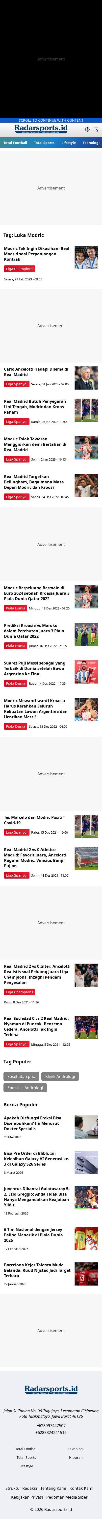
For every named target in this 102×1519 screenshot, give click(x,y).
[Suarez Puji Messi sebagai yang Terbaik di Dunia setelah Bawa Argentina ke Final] (86, 672)
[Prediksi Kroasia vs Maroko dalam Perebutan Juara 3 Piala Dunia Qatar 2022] (86, 634)
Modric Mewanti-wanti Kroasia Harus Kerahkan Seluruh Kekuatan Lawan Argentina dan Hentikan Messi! (36, 709)
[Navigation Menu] (96, 130)
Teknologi (91, 142)
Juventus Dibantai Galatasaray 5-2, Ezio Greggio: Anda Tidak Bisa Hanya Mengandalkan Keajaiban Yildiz (37, 1197)
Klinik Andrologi (60, 1076)
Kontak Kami (81, 1488)
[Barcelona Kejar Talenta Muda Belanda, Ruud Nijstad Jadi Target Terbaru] (86, 1274)
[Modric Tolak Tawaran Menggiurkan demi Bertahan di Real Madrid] (86, 448)
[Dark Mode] (87, 130)
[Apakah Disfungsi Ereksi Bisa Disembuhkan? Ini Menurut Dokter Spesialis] (86, 1127)
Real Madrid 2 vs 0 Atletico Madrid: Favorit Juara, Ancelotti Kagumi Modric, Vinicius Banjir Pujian (35, 857)
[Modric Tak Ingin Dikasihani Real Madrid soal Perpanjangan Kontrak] (86, 257)
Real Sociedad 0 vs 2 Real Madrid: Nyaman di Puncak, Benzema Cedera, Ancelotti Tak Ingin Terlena (36, 1026)
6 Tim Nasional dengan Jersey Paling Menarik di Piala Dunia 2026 (33, 1235)
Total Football (15, 142)
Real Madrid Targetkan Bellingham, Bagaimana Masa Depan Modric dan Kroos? (34, 482)
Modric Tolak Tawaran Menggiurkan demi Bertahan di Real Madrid (35, 444)
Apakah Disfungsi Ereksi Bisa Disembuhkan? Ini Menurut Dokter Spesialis (32, 1123)
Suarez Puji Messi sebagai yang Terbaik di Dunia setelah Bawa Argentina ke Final (34, 668)
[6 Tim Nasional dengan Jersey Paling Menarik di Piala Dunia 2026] (86, 1238)
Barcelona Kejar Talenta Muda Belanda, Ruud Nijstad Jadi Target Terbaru (37, 1270)
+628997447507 (51, 1425)
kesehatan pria (21, 1076)
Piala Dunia (15, 608)
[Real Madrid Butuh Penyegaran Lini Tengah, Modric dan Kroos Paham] (86, 410)
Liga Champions (19, 268)
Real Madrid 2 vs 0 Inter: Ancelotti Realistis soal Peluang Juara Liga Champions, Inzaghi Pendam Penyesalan (37, 974)
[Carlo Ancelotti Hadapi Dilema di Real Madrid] (86, 378)
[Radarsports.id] (40, 130)
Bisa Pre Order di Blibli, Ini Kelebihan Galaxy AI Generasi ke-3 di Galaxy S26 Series (36, 1159)
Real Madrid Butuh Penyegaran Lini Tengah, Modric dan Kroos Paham (35, 407)
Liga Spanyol (16, 384)
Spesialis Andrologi (25, 1087)
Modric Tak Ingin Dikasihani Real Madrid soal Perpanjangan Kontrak (36, 254)
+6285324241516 (51, 1432)
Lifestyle (68, 142)
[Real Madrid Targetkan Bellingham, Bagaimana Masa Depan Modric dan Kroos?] (86, 485)
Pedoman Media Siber (67, 1497)
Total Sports (44, 142)
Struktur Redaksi (21, 1488)
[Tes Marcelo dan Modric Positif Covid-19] (86, 826)
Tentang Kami (53, 1488)
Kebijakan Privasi (27, 1497)
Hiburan (76, 1457)
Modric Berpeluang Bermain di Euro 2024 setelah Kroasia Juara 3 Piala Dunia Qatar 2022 (37, 593)
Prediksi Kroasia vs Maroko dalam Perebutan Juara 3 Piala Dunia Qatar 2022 (34, 631)
